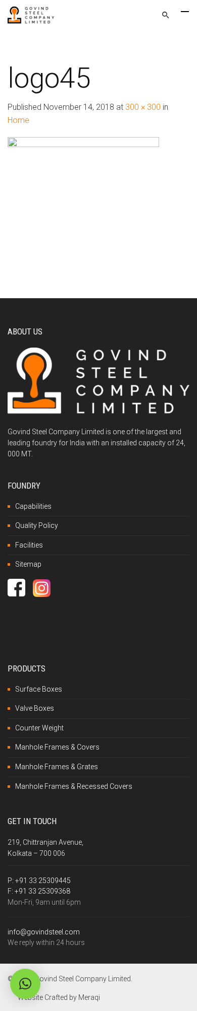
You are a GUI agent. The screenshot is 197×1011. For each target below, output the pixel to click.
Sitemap (28, 564)
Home (18, 120)
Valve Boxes (34, 708)
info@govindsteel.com (44, 932)
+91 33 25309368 (42, 891)
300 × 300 (143, 107)
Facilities (29, 545)
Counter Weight (39, 728)
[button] (25, 984)
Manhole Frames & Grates (56, 767)
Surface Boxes (38, 689)
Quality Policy (36, 525)
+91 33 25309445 (43, 881)
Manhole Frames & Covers (57, 747)
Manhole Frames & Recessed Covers (73, 786)
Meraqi (89, 997)
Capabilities (33, 506)
